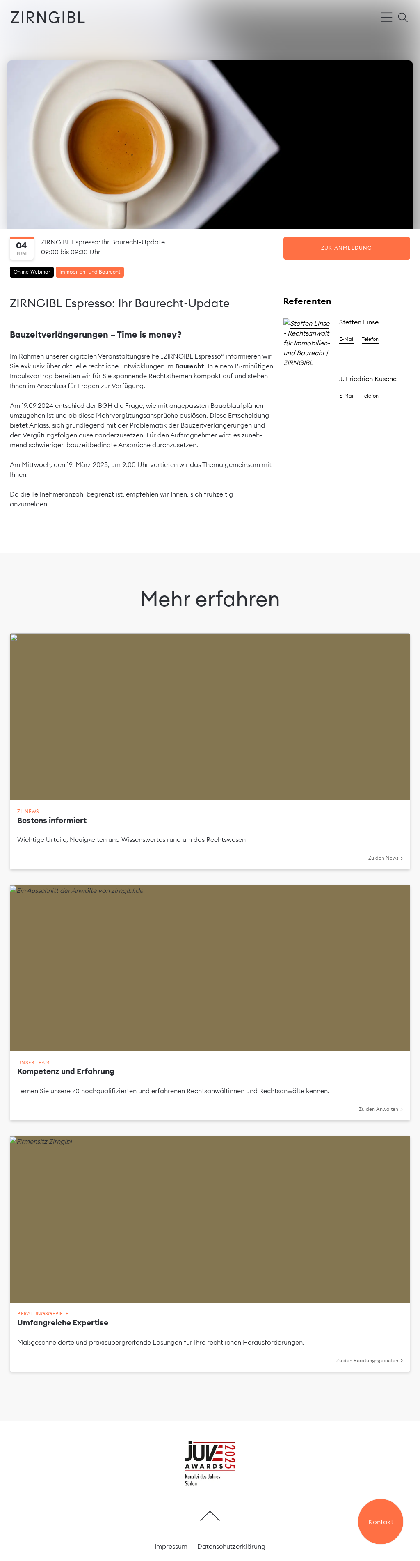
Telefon (370, 339)
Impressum (171, 1546)
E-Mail (346, 339)
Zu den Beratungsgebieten (367, 1360)
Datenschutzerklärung (231, 1546)
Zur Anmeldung (346, 248)
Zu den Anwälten (378, 1109)
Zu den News (383, 858)
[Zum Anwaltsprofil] (307, 343)
